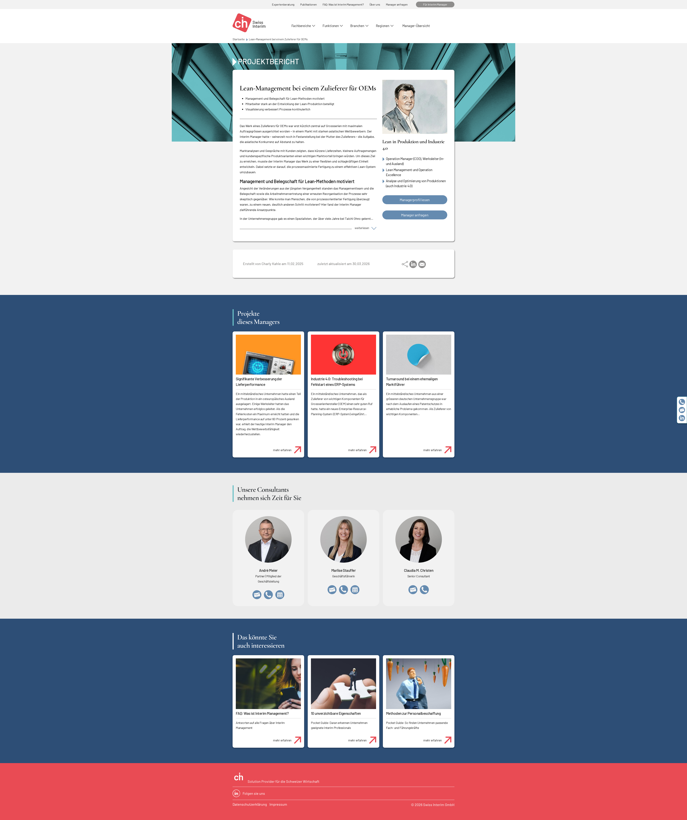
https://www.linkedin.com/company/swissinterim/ (682, 418)
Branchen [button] (357, 26)
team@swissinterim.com (682, 410)
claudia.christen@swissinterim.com (412, 589)
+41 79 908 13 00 (343, 589)
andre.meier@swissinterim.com (256, 594)
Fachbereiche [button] (301, 26)
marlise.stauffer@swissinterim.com (332, 589)
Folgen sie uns (254, 793)
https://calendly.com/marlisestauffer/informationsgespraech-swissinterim (354, 589)
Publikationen (308, 4)
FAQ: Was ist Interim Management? (343, 4)
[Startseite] (249, 22)
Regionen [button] (382, 26)
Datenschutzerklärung (250, 804)
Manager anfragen (397, 4)
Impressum (278, 804)
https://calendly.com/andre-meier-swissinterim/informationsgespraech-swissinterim (279, 594)
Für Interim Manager (435, 4)
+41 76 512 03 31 (424, 589)
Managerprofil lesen (415, 200)
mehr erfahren (282, 450)
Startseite (239, 39)
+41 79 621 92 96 (268, 594)
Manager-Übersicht (416, 26)
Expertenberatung (283, 4)
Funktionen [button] (331, 26)
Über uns (374, 4)
